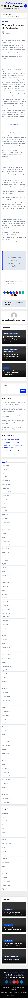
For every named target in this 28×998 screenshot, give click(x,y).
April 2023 (4, 567)
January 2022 (6, 605)
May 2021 (4, 636)
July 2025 (4, 499)
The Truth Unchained (13, 6)
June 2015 (5, 783)
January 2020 (6, 696)
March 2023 (5, 571)
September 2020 (6, 666)
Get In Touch (19, 995)
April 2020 (5, 685)
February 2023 (6, 575)
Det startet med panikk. (10, 354)
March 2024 (5, 537)
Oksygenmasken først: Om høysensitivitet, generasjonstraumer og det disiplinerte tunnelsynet (13, 422)
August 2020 (5, 670)
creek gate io (5, 439)
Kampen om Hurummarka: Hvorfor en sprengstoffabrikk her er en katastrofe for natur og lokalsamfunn (13, 409)
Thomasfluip (5, 450)
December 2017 (6, 745)
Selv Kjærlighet (14, 333)
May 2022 (4, 590)
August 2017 (5, 753)
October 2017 (5, 749)
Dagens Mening (6, 820)
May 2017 (4, 760)
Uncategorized (6, 885)
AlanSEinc (4, 445)
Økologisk (4, 873)
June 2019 (5, 723)
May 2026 (4, 473)
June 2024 (5, 533)
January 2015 (5, 802)
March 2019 (5, 734)
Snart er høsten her (9, 371)
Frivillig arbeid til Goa (13, 442)
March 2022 (5, 598)
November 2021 (6, 613)
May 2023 (4, 564)
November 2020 (6, 658)
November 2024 (6, 530)
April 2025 (4, 511)
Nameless (4, 870)
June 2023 (5, 560)
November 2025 (6, 484)
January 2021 (5, 651)
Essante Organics (14, 124)
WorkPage (4, 992)
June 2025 (5, 503)
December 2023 (6, 545)
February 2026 (6, 480)
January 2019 (5, 742)
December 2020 (6, 654)
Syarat (3, 442)
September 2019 (6, 711)
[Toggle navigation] (2, 6)
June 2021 (5, 632)
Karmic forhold (15, 439)
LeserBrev (4, 858)
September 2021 (6, 620)
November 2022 (6, 579)
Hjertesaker (23, 992)
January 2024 (6, 541)
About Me (16, 992)
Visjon (3, 889)
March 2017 (5, 764)
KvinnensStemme (6, 855)
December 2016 (6, 776)
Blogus (22, 987)
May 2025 (4, 507)
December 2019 (6, 700)
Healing (4, 839)
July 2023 (4, 556)
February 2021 (6, 647)
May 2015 (4, 787)
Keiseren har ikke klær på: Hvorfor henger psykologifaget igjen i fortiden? (13, 914)
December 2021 (6, 609)
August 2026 (5, 465)
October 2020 (5, 662)
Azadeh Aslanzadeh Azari (13, 32)
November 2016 (6, 779)
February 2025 (6, 518)
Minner (4, 866)
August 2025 (5, 495)
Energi (3, 828)
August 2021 (5, 624)
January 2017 (5, 772)
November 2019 (6, 704)
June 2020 (5, 677)
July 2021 (4, 628)
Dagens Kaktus (6, 817)
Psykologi (4, 877)
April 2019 (4, 730)
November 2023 (6, 548)
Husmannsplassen (8, 351)
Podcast (10, 992)
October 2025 (5, 488)
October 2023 (5, 552)
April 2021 (4, 639)
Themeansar (14, 989)
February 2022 (6, 601)
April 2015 (4, 791)
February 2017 (6, 768)
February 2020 (6, 692)
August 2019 (5, 715)
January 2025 (6, 522)
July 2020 (4, 673)
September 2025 (6, 492)
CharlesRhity (5, 454)
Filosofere (4, 832)
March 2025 (5, 514)
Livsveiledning (6, 862)
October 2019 (5, 707)
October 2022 (5, 583)
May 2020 (4, 681)
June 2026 (5, 469)
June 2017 (5, 757)
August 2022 (5, 586)
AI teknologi (5, 813)
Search (4, 385)
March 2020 (5, 689)
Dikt (3, 824)
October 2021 (5, 617)
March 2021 (5, 643)
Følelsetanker (13, 349)
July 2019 (4, 719)
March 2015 (5, 795)
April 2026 (5, 476)
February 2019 (6, 738)
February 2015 (6, 798)
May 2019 (4, 726)
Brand (7, 995)
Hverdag (5, 21)
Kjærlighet (5, 851)
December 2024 (6, 526)
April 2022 (5, 594)
